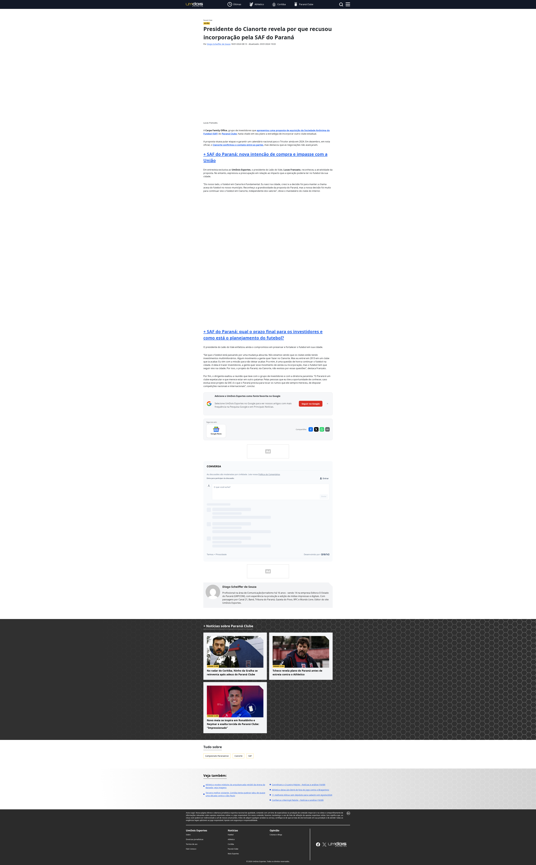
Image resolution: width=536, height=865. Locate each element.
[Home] (194, 4)
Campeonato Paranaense (217, 756)
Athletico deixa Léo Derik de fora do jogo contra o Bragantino (300, 789)
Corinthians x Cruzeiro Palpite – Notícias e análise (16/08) (298, 784)
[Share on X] (316, 429)
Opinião (274, 830)
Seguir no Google (311, 403)
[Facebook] (318, 844)
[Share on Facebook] (310, 429)
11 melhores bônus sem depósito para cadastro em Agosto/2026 (302, 795)
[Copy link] (327, 429)
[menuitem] (234, 4)
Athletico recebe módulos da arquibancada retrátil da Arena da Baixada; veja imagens (235, 786)
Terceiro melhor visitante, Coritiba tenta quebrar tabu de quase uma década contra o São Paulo (235, 794)
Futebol (231, 834)
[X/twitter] (324, 844)
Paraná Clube (229, 133)
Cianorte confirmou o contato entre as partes (238, 144)
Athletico (231, 839)
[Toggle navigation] (348, 4)
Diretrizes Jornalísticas (194, 839)
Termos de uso (191, 844)
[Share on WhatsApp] (322, 429)
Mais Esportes (233, 853)
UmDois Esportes (196, 830)
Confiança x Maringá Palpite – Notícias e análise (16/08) (298, 800)
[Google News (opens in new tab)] (216, 431)
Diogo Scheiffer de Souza (218, 44)
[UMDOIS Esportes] (337, 844)
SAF (250, 756)
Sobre (188, 834)
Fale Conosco (191, 849)
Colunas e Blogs (276, 834)
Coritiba (231, 844)
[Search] (341, 4)
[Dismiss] (327, 403)
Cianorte (238, 756)
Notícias (233, 830)
